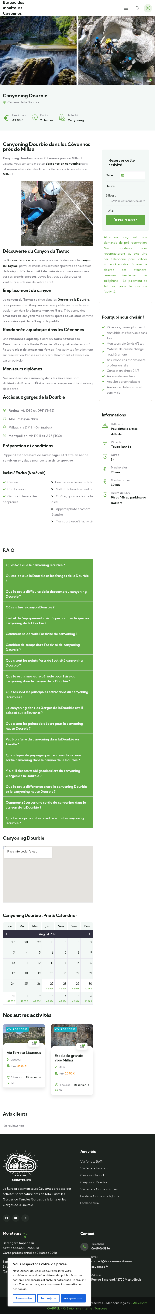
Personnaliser (24, 1298)
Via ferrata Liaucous (24, 1052)
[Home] (20, 1165)
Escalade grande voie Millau (69, 1057)
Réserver (32, 1077)
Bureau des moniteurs (22, 260)
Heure (110, 186)
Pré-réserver (127, 220)
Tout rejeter (48, 1298)
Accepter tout (73, 1298)
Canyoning (76, 120)
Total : (111, 210)
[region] (49, 1282)
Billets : (111, 195)
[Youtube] (15, 1218)
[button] (149, 50)
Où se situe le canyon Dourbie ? (30, 607)
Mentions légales (118, 1303)
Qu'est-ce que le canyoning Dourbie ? (35, 565)
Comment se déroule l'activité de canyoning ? (41, 634)
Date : (110, 175)
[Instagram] (25, 1218)
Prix (14, 1066)
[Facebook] (6, 1218)
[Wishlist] (39, 1030)
